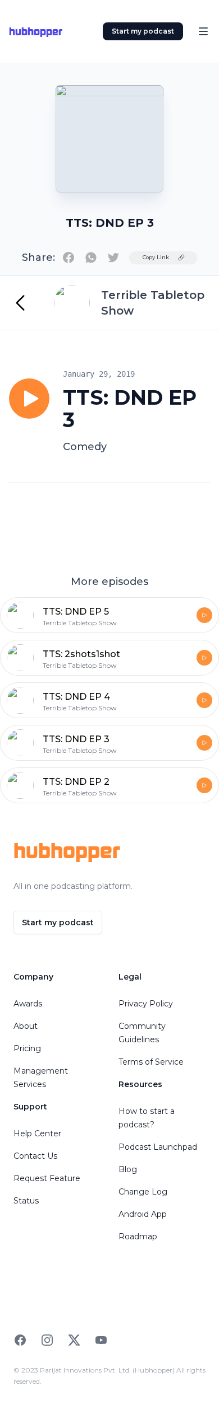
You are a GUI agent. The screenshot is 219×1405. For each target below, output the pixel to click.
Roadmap (137, 1236)
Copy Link (156, 257)
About (25, 1026)
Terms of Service (151, 1062)
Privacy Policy (145, 1004)
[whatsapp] (91, 257)
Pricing (27, 1048)
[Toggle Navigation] (203, 31)
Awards (27, 1004)
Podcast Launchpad (157, 1147)
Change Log (142, 1192)
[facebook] (68, 257)
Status (26, 1201)
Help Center (37, 1133)
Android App (142, 1214)
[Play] (29, 398)
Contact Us (35, 1156)
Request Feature (46, 1178)
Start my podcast (143, 31)
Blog (127, 1169)
